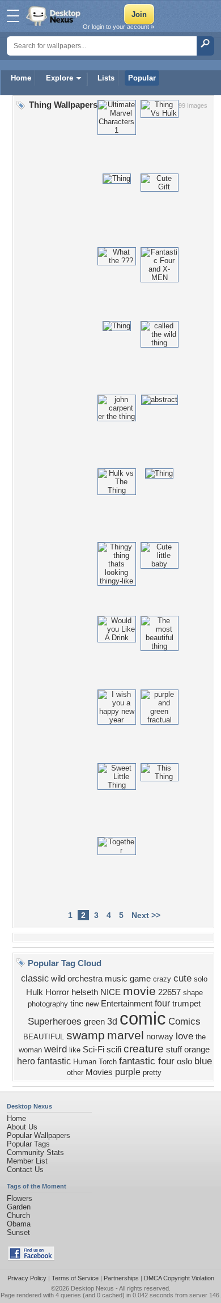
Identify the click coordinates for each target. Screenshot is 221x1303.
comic (143, 1018)
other (75, 1072)
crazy (162, 979)
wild (58, 978)
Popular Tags (28, 1144)
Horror (57, 992)
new (92, 1004)
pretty (152, 1072)
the (201, 1037)
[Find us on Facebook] (31, 1258)
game (140, 978)
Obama (19, 1224)
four (162, 1003)
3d (112, 1021)
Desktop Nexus (92, 1288)
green (94, 1021)
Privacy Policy (26, 1278)
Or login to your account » (118, 26)
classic (35, 978)
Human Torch (95, 1061)
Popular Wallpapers (38, 1135)
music (116, 978)
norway (159, 1036)
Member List (27, 1161)
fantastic (54, 1061)
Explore (59, 78)
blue (203, 1061)
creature (144, 1049)
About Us (22, 1127)
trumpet (186, 1003)
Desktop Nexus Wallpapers (54, 16)
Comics (184, 1021)
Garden (19, 1207)
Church (18, 1215)
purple (128, 1072)
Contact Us (25, 1169)
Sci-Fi (93, 1049)
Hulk (34, 992)
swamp (85, 1035)
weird (55, 1049)
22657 (169, 992)
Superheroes (55, 1021)
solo (200, 979)
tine (76, 1003)
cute (182, 978)
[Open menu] (13, 16)
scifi (114, 1049)
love (184, 1036)
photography (48, 1004)
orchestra (85, 978)
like (74, 1050)
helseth (84, 992)
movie (139, 991)
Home (21, 78)
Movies (99, 1072)
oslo (184, 1061)
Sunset (18, 1232)
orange (197, 1049)
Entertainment (126, 1003)
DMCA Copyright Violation (179, 1278)
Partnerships (121, 1278)
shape (193, 992)
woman (30, 1050)
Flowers (19, 1198)
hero (26, 1061)
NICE (110, 992)
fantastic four (147, 1061)
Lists (105, 78)
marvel (125, 1035)
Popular (142, 78)
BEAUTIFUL (43, 1037)
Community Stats (35, 1152)
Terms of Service (75, 1278)
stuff (174, 1049)
